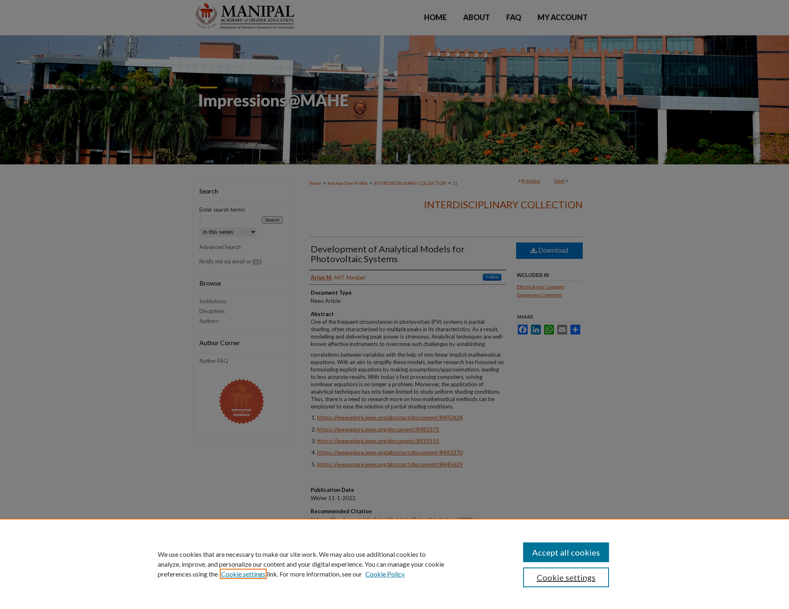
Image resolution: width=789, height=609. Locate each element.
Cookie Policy (385, 574)
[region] (394, 564)
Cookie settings (243, 574)
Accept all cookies (566, 552)
